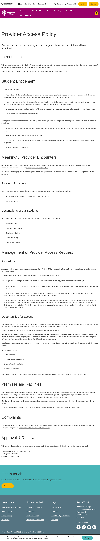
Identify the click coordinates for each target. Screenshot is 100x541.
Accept (87, 538)
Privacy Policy (56, 507)
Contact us (7, 486)
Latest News (70, 11)
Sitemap (54, 520)
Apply (83, 4)
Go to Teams (31, 511)
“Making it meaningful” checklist (37, 168)
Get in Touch (24, 15)
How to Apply (6, 511)
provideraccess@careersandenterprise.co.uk (34, 428)
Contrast (60, 4)
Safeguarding (6, 516)
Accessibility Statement (60, 516)
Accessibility (72, 4)
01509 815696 (8, 4)
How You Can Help (54, 11)
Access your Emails (34, 507)
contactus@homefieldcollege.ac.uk (33, 4)
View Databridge (32, 516)
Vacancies (5, 520)
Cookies (54, 511)
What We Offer (37, 11)
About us (23, 11)
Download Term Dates (35, 520)
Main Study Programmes (11, 507)
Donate (95, 4)
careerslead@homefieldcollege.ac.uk (19, 275)
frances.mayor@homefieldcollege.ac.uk (48, 275)
